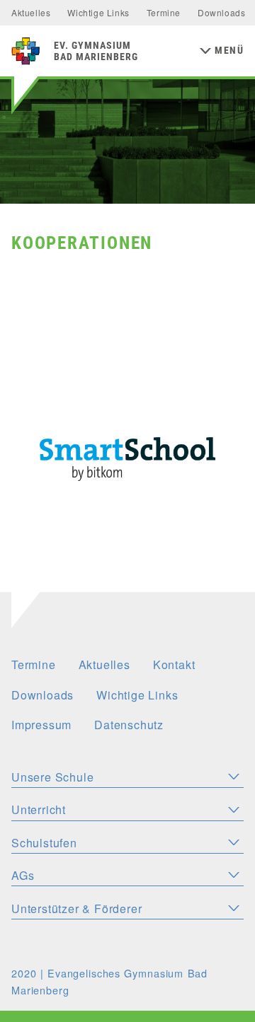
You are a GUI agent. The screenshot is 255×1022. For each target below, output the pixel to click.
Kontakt (174, 664)
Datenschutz (129, 724)
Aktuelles (30, 12)
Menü (229, 51)
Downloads (221, 12)
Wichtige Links (98, 12)
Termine (164, 12)
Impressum (41, 724)
